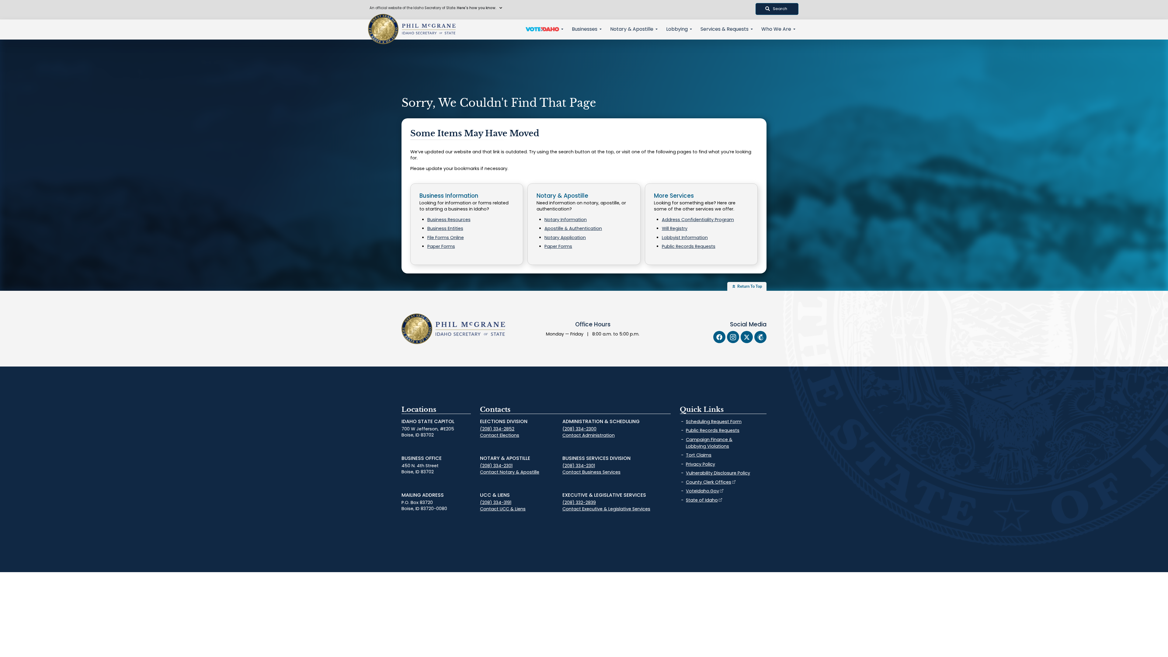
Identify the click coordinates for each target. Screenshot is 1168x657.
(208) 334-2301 (496, 466)
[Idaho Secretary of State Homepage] (383, 29)
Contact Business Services (591, 472)
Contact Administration (588, 435)
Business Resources (449, 220)
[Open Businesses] (600, 29)
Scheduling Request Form (714, 422)
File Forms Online (445, 238)
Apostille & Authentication (573, 228)
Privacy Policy (700, 464)
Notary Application (565, 238)
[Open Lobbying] (691, 29)
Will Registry (674, 228)
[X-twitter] (747, 337)
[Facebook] (719, 337)
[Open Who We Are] (794, 29)
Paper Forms (441, 246)
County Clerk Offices (708, 482)
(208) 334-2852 (497, 429)
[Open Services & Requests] (751, 29)
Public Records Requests (688, 246)
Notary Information (565, 220)
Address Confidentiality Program (698, 220)
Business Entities (445, 228)
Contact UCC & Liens (503, 509)
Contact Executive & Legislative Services (606, 509)
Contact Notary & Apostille (509, 472)
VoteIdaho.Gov (702, 491)
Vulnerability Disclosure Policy (718, 473)
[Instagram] (733, 337)
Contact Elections (499, 435)
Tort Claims (698, 455)
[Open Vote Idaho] (562, 29)
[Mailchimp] (760, 337)
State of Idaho (702, 500)
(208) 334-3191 (495, 502)
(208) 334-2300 (579, 429)
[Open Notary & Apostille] (656, 29)
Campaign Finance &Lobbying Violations (709, 442)
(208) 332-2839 (579, 502)
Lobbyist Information (685, 238)
